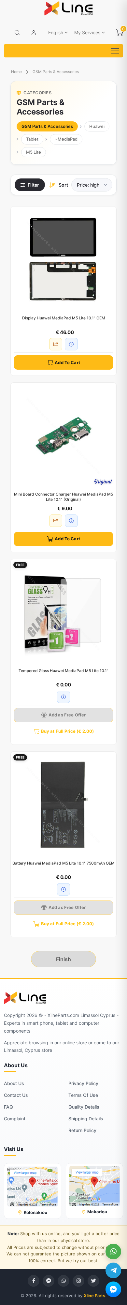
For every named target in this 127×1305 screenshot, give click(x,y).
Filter (33, 185)
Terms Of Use (83, 1095)
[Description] (71, 344)
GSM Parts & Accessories (56, 71)
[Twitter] (93, 1281)
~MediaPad (66, 139)
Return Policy (82, 1130)
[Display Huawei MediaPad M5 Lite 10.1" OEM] (63, 259)
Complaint (14, 1118)
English (55, 32)
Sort (63, 185)
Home (16, 71)
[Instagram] (78, 1281)
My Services (87, 32)
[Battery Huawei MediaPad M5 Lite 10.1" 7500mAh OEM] (63, 804)
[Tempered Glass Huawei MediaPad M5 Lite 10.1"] (63, 612)
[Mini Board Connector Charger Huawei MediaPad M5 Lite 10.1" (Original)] (63, 435)
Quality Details (83, 1107)
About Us (14, 1083)
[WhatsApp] (113, 1251)
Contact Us (16, 1095)
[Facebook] (33, 1281)
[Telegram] (113, 1270)
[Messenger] (113, 1289)
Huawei (97, 126)
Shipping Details (85, 1118)
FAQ (8, 1107)
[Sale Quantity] (55, 344)
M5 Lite (33, 152)
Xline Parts (94, 1295)
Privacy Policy (83, 1083)
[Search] (17, 32)
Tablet (32, 139)
